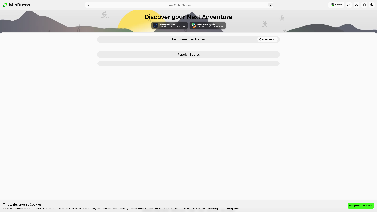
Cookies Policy (212, 209)
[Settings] (372, 5)
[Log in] (356, 5)
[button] (87, 4)
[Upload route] (349, 5)
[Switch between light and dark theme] (364, 5)
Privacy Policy (233, 209)
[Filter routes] (270, 5)
